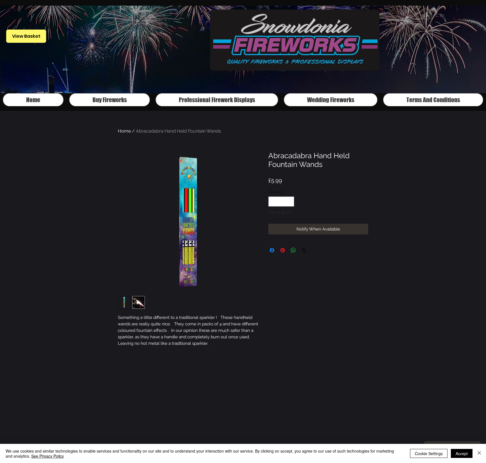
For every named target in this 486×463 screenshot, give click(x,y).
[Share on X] (304, 250)
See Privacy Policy (47, 456)
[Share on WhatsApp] (293, 250)
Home (124, 131)
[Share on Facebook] (272, 250)
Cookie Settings (429, 453)
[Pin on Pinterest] (282, 250)
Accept (462, 453)
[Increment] (290, 201)
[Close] (479, 453)
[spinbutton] (281, 201)
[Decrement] (272, 201)
